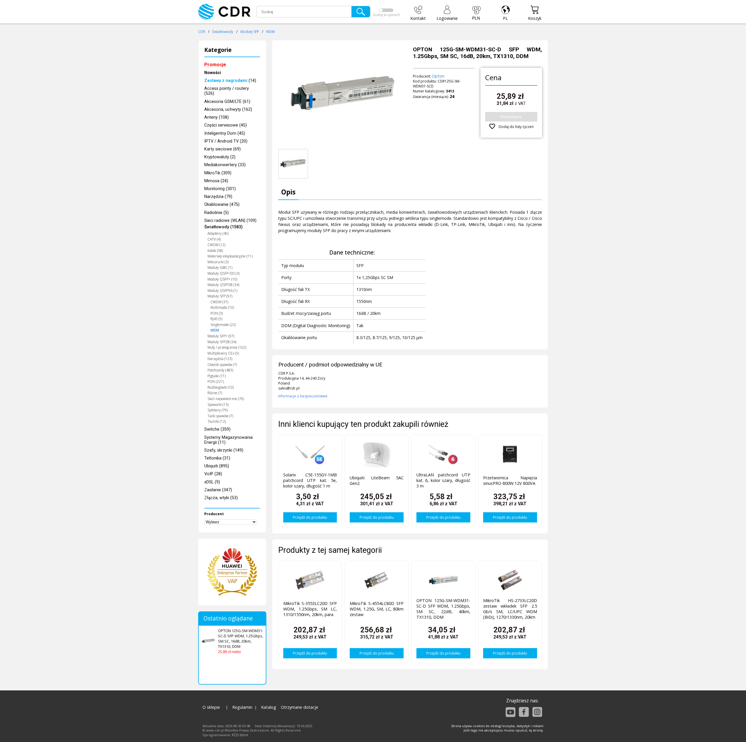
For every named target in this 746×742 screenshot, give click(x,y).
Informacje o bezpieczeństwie (303, 396)
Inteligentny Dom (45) (224, 133)
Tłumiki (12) (216, 421)
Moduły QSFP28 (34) (223, 284)
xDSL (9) (212, 482)
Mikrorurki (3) (217, 261)
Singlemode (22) (223, 324)
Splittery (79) (217, 410)
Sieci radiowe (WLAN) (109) (230, 220)
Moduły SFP (249, 31)
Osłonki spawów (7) (222, 364)
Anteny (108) (216, 117)
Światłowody (222, 31)
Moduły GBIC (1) (219, 267)
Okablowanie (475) (222, 204)
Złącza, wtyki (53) (221, 497)
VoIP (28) (213, 473)
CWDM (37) (219, 301)
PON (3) (216, 313)
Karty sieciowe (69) (222, 149)
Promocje (215, 64)
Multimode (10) (222, 307)
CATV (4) (214, 239)
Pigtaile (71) (216, 375)
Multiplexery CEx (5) (223, 353)
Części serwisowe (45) (225, 125)
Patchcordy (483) (220, 370)
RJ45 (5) (216, 318)
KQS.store (240, 734)
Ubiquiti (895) (216, 466)
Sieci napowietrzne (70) (225, 398)
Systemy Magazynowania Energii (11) (228, 440)
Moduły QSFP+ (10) (222, 279)
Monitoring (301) (220, 188)
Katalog (268, 707)
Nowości (212, 72)
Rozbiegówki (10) (220, 387)
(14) (230, 80)
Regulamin (242, 707)
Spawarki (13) (217, 404)
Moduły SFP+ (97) (220, 336)
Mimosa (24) (216, 180)
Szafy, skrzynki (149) (223, 450)
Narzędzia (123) (219, 358)
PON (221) (215, 381)
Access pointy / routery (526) (226, 91)
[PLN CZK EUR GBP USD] (476, 13)
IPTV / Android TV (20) (225, 141)
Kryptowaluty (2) (219, 157)
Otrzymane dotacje (299, 707)
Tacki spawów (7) (220, 415)
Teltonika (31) (217, 458)
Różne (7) (214, 392)
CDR (201, 31)
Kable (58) (215, 250)
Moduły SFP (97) (219, 296)
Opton (438, 76)
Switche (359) (217, 429)
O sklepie (211, 707)
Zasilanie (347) (218, 489)
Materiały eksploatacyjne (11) (229, 256)
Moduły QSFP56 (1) (222, 290)
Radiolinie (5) (216, 212)
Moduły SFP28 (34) (221, 341)
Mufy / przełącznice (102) (226, 347)
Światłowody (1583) (223, 226)
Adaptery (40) (217, 233)
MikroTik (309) (217, 173)
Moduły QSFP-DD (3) (223, 273)
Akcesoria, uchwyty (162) (228, 109)
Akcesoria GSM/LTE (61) (227, 101)
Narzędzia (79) (218, 196)
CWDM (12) (216, 244)
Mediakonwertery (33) (225, 164)
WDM (270, 31)
